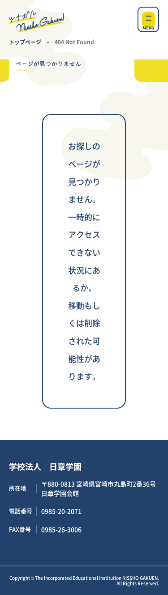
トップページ (25, 42)
